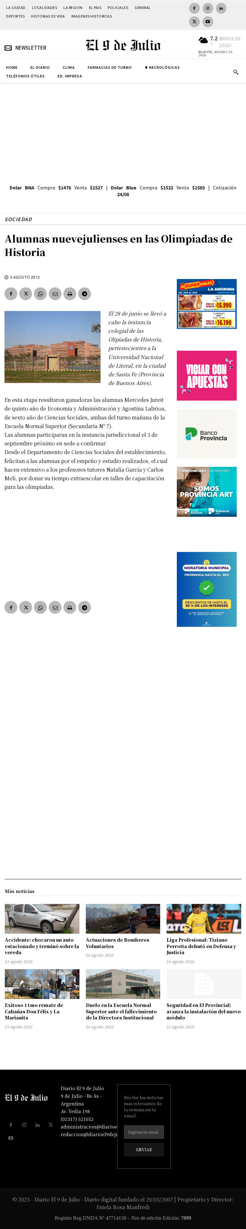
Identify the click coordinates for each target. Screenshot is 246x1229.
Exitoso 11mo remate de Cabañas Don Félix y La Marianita (34, 1011)
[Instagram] (207, 8)
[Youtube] (207, 21)
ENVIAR (144, 1149)
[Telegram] (84, 293)
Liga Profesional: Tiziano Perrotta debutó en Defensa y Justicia (201, 946)
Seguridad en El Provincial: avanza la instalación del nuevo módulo (204, 1011)
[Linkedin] (221, 8)
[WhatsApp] (40, 293)
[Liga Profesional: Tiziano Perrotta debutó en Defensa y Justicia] (204, 919)
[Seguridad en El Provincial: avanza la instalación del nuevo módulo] (204, 984)
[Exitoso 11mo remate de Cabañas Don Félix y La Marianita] (42, 984)
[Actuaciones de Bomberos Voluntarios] (123, 919)
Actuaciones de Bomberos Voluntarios (117, 943)
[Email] (55, 293)
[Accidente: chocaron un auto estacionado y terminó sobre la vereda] (42, 919)
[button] (236, 72)
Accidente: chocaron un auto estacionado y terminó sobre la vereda (42, 946)
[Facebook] (194, 8)
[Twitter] (194, 21)
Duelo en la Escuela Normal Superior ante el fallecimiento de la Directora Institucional (121, 1011)
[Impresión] (69, 293)
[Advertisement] (123, 131)
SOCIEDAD (18, 219)
